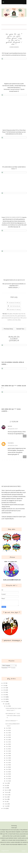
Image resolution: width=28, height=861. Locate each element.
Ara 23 (7, 737)
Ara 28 (7, 730)
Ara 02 (7, 778)
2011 (4, 701)
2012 (4, 699)
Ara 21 (7, 741)
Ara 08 (7, 767)
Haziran (6, 794)
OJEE (21, 317)
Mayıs (6, 797)
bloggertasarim (5, 850)
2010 (4, 808)
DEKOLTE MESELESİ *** (12, 720)
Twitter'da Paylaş (15, 306)
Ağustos (7, 790)
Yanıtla (24, 435)
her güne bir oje (16, 317)
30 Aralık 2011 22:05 (13, 445)
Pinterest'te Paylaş (15, 309)
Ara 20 (7, 744)
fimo (16, 315)
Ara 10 (7, 762)
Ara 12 (7, 760)
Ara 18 (7, 748)
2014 (4, 694)
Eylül (6, 787)
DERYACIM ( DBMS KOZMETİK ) (13, 217)
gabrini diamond (21, 315)
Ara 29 (7, 728)
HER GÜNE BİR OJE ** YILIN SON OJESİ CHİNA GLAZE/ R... (13, 715)
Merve (10, 426)
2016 (4, 690)
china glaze (9, 313)
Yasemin (11, 443)
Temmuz (7, 792)
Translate (13, 667)
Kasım (6, 783)
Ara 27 (7, 732)
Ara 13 (7, 758)
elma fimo (12, 315)
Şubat (6, 803)
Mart (6, 801)
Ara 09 (7, 764)
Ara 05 (7, 774)
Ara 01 (7, 781)
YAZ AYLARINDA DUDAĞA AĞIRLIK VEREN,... (13, 363)
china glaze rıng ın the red (19, 313)
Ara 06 (7, 771)
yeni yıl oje (14, 319)
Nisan (6, 799)
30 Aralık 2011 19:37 (13, 428)
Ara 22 (7, 739)
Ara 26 (7, 735)
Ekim (6, 785)
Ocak (6, 806)
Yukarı (23, 851)
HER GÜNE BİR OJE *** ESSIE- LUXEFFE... (11, 410)
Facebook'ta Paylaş (14, 302)
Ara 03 (7, 776)
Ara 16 (7, 751)
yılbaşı (19, 319)
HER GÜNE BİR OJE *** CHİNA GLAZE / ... (14, 386)
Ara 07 (7, 769)
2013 (4, 697)
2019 (4, 683)
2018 (4, 685)
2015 (4, 692)
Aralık (6, 703)
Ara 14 (7, 755)
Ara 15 (7, 753)
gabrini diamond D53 (7, 317)
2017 (4, 687)
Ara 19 (7, 746)
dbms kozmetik (6, 315)
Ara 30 (7, 706)
